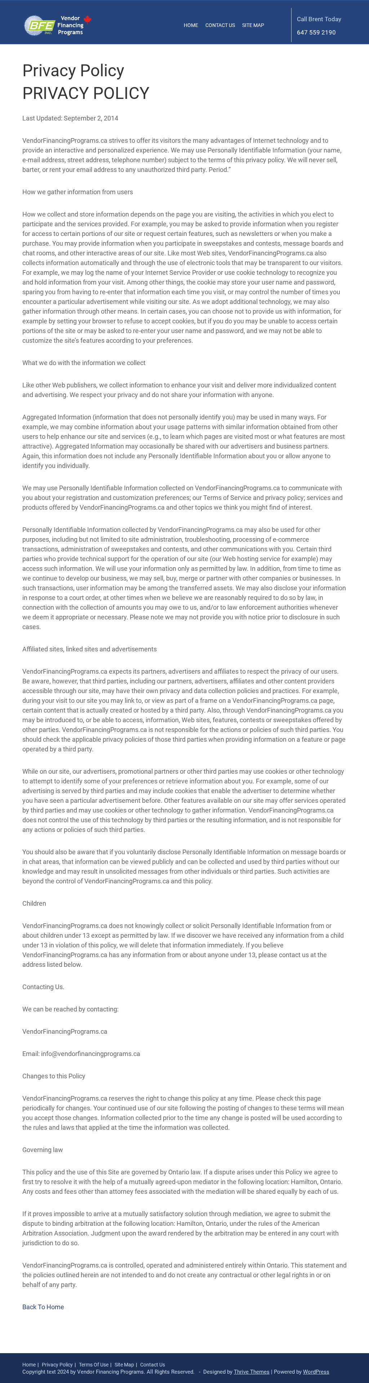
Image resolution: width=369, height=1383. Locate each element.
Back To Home (43, 1307)
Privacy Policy (57, 1365)
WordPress (316, 1372)
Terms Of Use (93, 1365)
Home (191, 25)
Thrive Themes (252, 1372)
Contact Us (220, 25)
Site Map (253, 25)
